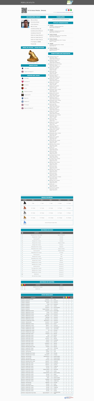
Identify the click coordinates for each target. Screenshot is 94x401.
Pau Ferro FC (27, 81)
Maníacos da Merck (28, 91)
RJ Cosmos (26, 85)
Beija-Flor (26, 98)
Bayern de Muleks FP (29, 71)
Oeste (25, 88)
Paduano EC (26, 101)
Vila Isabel (27, 68)
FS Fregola (26, 104)
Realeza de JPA (27, 94)
